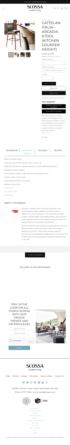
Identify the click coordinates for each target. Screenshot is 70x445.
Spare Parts (35, 423)
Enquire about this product (54, 106)
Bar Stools (10, 188)
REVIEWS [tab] (58, 150)
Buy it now (54, 93)
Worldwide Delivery (35, 415)
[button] (3, 8)
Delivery (35, 413)
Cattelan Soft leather (48, 59)
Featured (9, 195)
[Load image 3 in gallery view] (22, 54)
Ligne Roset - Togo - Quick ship (35, 420)
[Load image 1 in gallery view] (10, 54)
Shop (8, 376)
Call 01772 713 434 (53, 111)
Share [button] (45, 137)
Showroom (33, 376)
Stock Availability (35, 427)
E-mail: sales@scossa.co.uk (44, 392)
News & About (46, 376)
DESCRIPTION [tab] (12, 150)
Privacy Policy (35, 408)
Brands (16, 376)
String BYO (35, 425)
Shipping (44, 56)
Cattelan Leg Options (48, 67)
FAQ (35, 430)
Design (24, 376)
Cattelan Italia (12, 191)
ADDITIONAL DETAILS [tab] (27, 152)
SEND (19, 348)
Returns (35, 418)
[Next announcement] (67, 2)
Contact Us (59, 376)
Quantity (44, 74)
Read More (46, 133)
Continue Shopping (35, 255)
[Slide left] (6, 55)
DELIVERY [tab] (42, 150)
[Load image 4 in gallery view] (28, 54)
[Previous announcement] (3, 2)
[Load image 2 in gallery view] (16, 54)
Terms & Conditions (35, 410)
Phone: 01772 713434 (23, 392)
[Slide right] (33, 55)
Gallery (35, 432)
